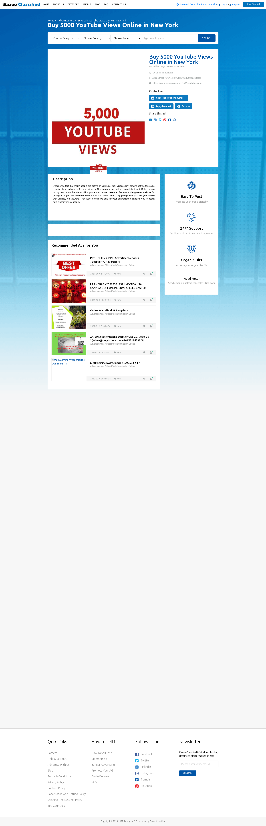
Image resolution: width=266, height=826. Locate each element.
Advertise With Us (59, 764)
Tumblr (145, 779)
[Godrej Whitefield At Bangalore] (69, 316)
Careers (52, 752)
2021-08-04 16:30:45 (100, 274)
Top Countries (56, 805)
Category (73, 4)
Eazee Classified (157, 821)
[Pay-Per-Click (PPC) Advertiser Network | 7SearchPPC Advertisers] (69, 264)
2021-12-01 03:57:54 (100, 300)
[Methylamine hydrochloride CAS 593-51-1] (69, 361)
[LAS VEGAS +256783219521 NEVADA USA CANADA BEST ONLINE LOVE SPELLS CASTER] (69, 290)
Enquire (186, 106)
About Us (58, 4)
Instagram (147, 773)
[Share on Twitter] (160, 120)
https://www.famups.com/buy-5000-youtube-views (177, 83)
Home (46, 4)
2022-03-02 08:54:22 (100, 352)
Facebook (147, 754)
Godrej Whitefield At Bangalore (109, 310)
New (118, 274)
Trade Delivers (100, 776)
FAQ (106, 4)
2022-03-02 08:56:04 (100, 378)
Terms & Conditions (59, 776)
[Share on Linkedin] (155, 120)
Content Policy (56, 788)
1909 (182, 66)
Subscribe (188, 773)
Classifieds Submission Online (120, 265)
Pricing (87, 4)
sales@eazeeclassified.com (199, 283)
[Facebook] (150, 120)
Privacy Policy (56, 782)
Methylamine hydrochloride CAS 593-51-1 (115, 362)
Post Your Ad (253, 4)
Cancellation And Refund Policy (67, 793)
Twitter (145, 760)
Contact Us (119, 4)
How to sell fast (101, 752)
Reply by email (163, 106)
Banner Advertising (103, 764)
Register (236, 4)
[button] (56, 128)
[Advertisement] (98, 75)
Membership (99, 758)
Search (206, 38)
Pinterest (146, 785)
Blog (97, 4)
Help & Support (57, 758)
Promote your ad (102, 770)
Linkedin (146, 766)
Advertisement (65, 20)
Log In (224, 4)
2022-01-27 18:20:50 (100, 326)
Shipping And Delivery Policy (65, 799)
